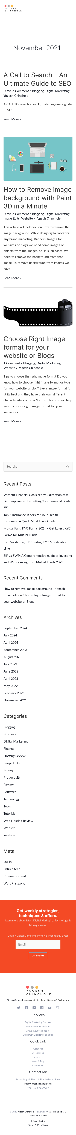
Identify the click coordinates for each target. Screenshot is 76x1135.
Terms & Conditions (38, 1125)
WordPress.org (14, 883)
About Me (38, 1049)
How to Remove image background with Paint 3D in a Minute (38, 198)
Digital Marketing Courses (38, 1022)
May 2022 (11, 686)
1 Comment (12, 363)
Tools (7, 806)
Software (10, 792)
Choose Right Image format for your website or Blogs (34, 347)
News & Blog (38, 1061)
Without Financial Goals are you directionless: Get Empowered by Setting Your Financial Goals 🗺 (37, 501)
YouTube (9, 835)
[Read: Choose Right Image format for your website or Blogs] (38, 312)
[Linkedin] (42, 1008)
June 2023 (11, 671)
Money (8, 770)
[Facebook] (26, 1008)
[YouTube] (49, 1008)
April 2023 (11, 678)
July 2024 (10, 635)
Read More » (12, 119)
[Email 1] (57, 1008)
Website (27, 218)
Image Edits (12, 218)
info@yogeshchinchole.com (38, 1084)
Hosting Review (14, 756)
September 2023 (15, 650)
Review (9, 785)
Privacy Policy (38, 1121)
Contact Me (38, 1066)
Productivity (12, 777)
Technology (11, 799)
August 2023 (12, 657)
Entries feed (12, 869)
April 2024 (11, 642)
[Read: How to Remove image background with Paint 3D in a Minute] (38, 158)
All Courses (38, 1053)
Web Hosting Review (18, 821)
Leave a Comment (16, 91)
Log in (8, 862)
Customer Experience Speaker (38, 1035)
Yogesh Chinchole (15, 1000)
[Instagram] (34, 1008)
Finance (9, 748)
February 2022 (14, 693)
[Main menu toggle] (70, 8)
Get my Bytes (38, 956)
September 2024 (15, 628)
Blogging (38, 91)
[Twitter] (18, 1008)
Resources (38, 1057)
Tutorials (9, 813)
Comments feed (15, 876)
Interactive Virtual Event (38, 1027)
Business (10, 734)
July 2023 (10, 664)
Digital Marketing (57, 91)
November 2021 (15, 700)
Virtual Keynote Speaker (38, 1031)
